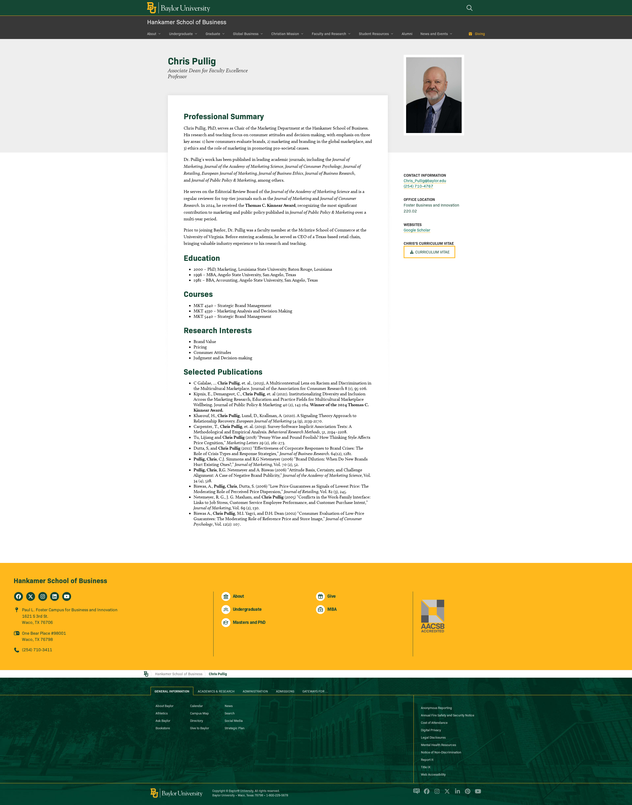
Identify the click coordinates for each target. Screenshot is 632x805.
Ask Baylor (163, 720)
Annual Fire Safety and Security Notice (447, 715)
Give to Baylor (199, 728)
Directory (196, 720)
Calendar (196, 705)
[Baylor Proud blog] (416, 793)
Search (230, 713)
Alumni (407, 33)
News (229, 705)
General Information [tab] (172, 691)
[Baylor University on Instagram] (436, 793)
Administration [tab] (255, 691)
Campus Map (199, 713)
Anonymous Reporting (436, 707)
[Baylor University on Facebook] (426, 793)
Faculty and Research (329, 33)
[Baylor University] (177, 8)
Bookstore (163, 728)
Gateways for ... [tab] (315, 691)
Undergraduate (181, 33)
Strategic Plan (234, 728)
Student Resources (374, 33)
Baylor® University (241, 790)
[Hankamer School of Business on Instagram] (43, 596)
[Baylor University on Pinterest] (467, 793)
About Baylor (165, 705)
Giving (480, 33)
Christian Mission (285, 33)
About (151, 33)
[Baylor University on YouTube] (476, 793)
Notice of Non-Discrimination (441, 752)
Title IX (425, 767)
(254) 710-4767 (418, 186)
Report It (427, 759)
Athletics (162, 713)
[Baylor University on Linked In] (457, 793)
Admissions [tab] (285, 691)
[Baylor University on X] (446, 793)
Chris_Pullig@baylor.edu (425, 180)
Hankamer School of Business (186, 22)
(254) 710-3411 (37, 649)
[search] (470, 8)
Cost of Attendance (434, 722)
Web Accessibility (433, 774)
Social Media (234, 720)
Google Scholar (417, 229)
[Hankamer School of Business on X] (31, 596)
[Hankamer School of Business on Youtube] (67, 596)
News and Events (434, 33)
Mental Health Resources (438, 744)
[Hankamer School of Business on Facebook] (18, 596)
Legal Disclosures (433, 737)
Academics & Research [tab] (216, 691)
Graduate (213, 33)
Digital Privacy (431, 730)
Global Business (245, 33)
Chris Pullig (218, 673)
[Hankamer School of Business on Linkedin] (54, 596)
